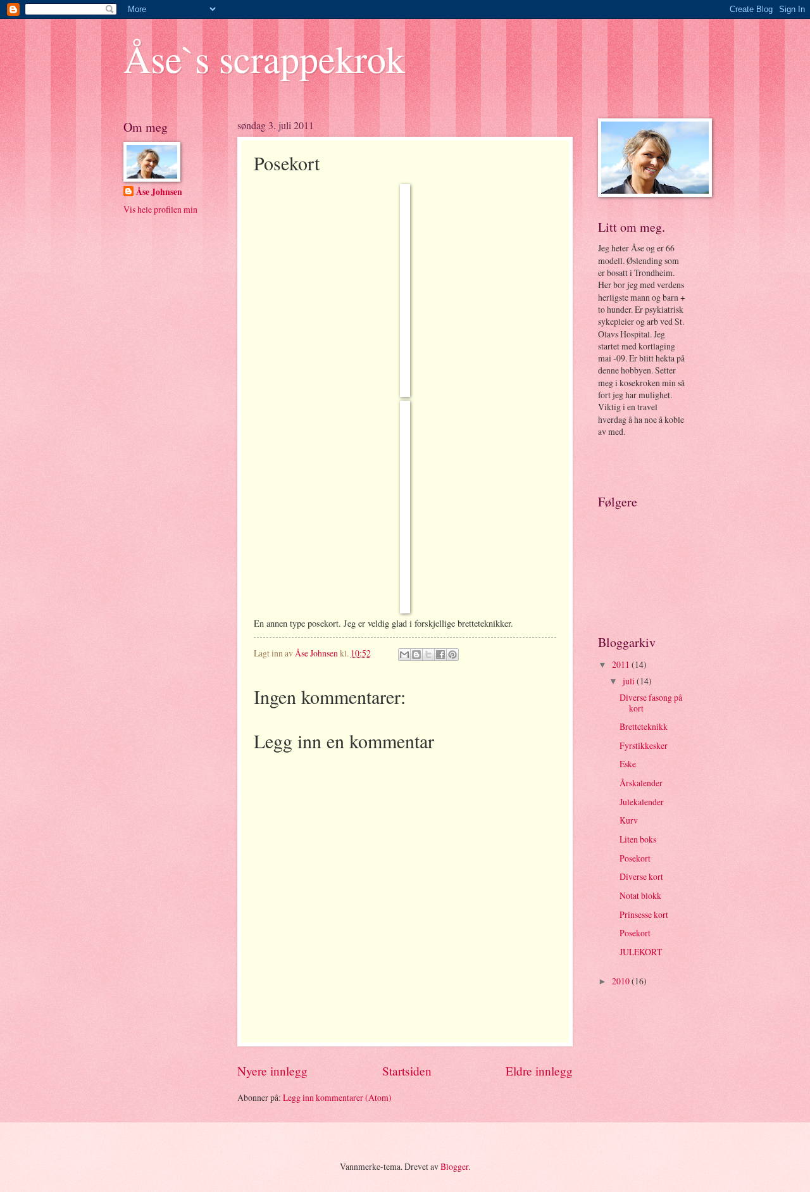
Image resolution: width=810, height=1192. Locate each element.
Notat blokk (640, 895)
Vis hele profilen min (160, 209)
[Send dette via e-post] (404, 654)
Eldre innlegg (539, 1071)
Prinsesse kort (644, 914)
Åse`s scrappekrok (264, 58)
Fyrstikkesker (644, 745)
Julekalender (642, 802)
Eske (628, 764)
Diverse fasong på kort (651, 702)
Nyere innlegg (272, 1071)
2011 (622, 664)
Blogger (454, 1166)
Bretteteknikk (644, 726)
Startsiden (407, 1071)
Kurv (629, 820)
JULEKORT (641, 952)
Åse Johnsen (159, 192)
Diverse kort (641, 876)
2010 (622, 981)
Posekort (635, 858)
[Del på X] (428, 654)
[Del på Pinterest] (452, 654)
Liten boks (638, 839)
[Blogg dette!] (416, 654)
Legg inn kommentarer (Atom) (337, 1097)
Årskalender (641, 783)
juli (630, 681)
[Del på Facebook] (440, 654)
